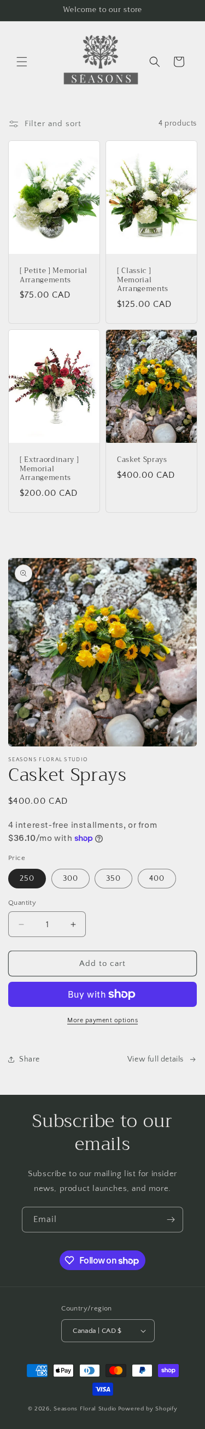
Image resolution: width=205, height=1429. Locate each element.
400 (157, 878)
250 (27, 878)
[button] (22, 62)
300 (70, 878)
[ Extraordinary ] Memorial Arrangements (49, 469)
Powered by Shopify (148, 1409)
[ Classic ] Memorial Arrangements (142, 280)
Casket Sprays (142, 460)
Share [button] (29, 1059)
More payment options (102, 1020)
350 (113, 878)
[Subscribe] (171, 1219)
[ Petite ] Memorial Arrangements (53, 275)
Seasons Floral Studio (85, 1409)
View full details (155, 1059)
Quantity (22, 902)
